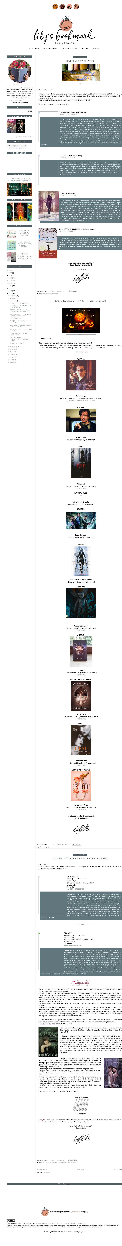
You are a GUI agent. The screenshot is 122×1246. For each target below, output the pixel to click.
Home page (34, 48)
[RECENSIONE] (81, 810)
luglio (12, 352)
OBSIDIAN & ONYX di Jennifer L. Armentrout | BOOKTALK (80, 858)
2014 (10, 293)
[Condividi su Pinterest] (76, 291)
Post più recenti (42, 1169)
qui (93, 345)
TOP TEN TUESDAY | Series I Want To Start (21, 330)
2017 (10, 286)
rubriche (55, 293)
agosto (12, 349)
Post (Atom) (46, 1173)
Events (85, 48)
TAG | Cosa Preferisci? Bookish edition (19, 321)
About (96, 48)
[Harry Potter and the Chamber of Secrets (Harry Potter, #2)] (11, 126)
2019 (10, 280)
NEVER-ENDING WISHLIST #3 (80, 61)
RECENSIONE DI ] (81, 401)
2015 (10, 291)
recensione (74, 1163)
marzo (12, 362)
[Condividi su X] (72, 291)
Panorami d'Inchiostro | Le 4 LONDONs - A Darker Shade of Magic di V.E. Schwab (24, 256)
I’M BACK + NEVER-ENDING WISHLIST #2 (18, 334)
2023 (10, 270)
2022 (10, 273)
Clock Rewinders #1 (16, 318)
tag (48, 847)
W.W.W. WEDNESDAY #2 (17, 343)
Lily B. (19, 1223)
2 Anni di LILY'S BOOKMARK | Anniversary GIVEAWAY (24, 233)
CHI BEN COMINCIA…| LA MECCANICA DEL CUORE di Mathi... (19, 339)
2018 (10, 283)
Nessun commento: (62, 844)
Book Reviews (50, 48)
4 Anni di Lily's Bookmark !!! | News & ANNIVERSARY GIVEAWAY (24, 244)
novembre (13, 298)
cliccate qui (25, 100)
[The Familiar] (20, 126)
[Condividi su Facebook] (74, 291)
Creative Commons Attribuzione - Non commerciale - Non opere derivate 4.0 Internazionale (60, 1223)
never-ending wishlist (46, 293)
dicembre (13, 296)
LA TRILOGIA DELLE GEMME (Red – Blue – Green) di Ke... (21, 326)
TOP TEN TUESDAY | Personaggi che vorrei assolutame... (20, 315)
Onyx (68, 1163)
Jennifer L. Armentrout (52, 1163)
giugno (12, 354)
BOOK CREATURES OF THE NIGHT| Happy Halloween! (80, 300)
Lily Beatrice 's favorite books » (23, 137)
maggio (12, 357)
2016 (10, 288)
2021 (10, 275)
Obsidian (64, 1163)
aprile (12, 359)
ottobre (12, 301)
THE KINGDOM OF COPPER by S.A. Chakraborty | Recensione (19, 180)
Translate (21, 148)
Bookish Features (69, 48)
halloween (43, 847)
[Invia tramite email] (69, 291)
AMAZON (63, 114)
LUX (60, 1163)
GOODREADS (72, 114)
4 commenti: (60, 291)
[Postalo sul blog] (70, 291)
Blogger (81, 1232)
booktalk (42, 1163)
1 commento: (61, 1160)
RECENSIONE (81, 489)
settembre (13, 346)
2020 (10, 278)
